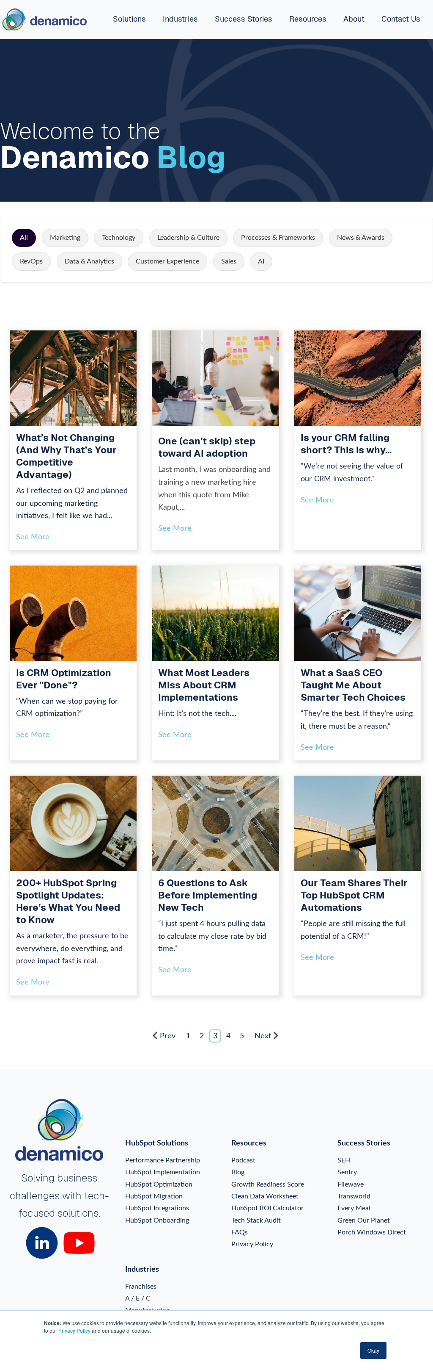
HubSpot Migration (154, 1196)
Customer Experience (167, 261)
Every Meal (353, 1208)
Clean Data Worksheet (265, 1196)
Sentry (347, 1172)
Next (263, 1036)
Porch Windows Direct (371, 1232)
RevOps (31, 261)
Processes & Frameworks (278, 237)
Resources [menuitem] (307, 18)
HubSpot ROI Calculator (267, 1208)
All (24, 237)
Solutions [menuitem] (129, 18)
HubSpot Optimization (158, 1184)
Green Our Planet (363, 1220)
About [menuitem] (353, 18)
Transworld (353, 1196)
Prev (167, 1036)
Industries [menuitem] (180, 18)
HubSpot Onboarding (157, 1220)
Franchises (140, 1286)
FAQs (239, 1232)
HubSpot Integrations (157, 1208)
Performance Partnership (162, 1160)
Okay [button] (373, 1350)
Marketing (65, 237)
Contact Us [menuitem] (400, 18)
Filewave (350, 1184)
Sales (228, 261)
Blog (237, 1172)
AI (261, 261)
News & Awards (360, 237)
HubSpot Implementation (162, 1172)
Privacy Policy (74, 1330)
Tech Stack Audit (256, 1220)
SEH (343, 1160)
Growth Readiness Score (267, 1184)
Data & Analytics (89, 261)
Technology (118, 237)
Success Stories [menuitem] (243, 18)
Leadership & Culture (188, 237)
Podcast (243, 1160)
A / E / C (138, 1298)
